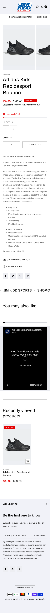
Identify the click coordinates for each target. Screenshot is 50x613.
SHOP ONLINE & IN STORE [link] (17, 17)
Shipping (6, 105)
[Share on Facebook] (5, 276)
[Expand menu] (4, 7)
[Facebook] (5, 569)
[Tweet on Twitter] (13, 276)
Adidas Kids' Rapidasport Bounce (16, 474)
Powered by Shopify (36, 599)
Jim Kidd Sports (19, 599)
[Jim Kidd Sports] (24, 6)
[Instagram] (12, 569)
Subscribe (39, 535)
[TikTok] (19, 569)
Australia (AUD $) (23, 588)
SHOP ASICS (25, 365)
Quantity (7, 138)
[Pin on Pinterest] (20, 276)
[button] (37, 7)
